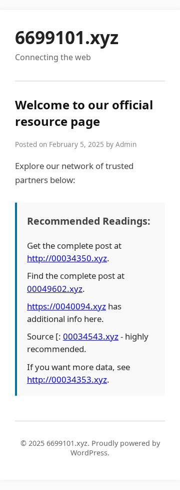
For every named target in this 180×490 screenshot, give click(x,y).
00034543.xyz (90, 336)
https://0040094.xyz (66, 306)
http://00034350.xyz (67, 258)
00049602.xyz (54, 288)
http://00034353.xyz (67, 379)
